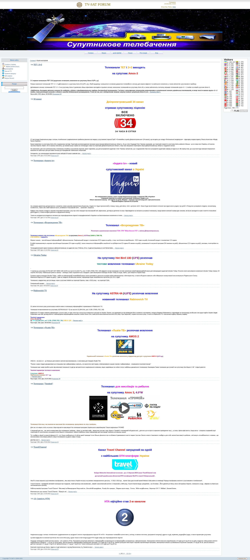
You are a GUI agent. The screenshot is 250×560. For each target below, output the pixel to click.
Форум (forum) (9, 78)
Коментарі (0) (57, 94)
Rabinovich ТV (40, 290)
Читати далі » (155, 92)
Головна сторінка (10, 64)
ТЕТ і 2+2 (37, 64)
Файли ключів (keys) (12, 66)
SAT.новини (8, 76)
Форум (104, 53)
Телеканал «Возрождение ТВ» (47, 222)
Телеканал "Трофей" (43, 384)
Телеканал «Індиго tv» (43, 160)
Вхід (156, 53)
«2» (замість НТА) (41, 499)
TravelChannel (39, 447)
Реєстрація (143, 53)
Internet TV (8, 71)
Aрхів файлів (8, 69)
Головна (90, 53)
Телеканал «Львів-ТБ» (44, 327)
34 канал (37, 99)
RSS (174, 7)
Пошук (130, 53)
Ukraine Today (39, 255)
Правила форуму (10, 73)
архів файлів (117, 53)
